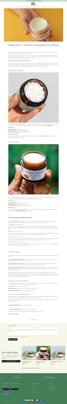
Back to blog (34, 319)
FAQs (32, 387)
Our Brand (33, 385)
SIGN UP (10, 389)
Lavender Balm (17, 377)
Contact (33, 390)
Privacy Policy (51, 390)
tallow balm (32, 197)
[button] (62, 4)
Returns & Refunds (52, 387)
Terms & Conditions (52, 388)
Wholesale (33, 388)
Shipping (50, 385)
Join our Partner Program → (49, 377)
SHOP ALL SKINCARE (11, 361)
